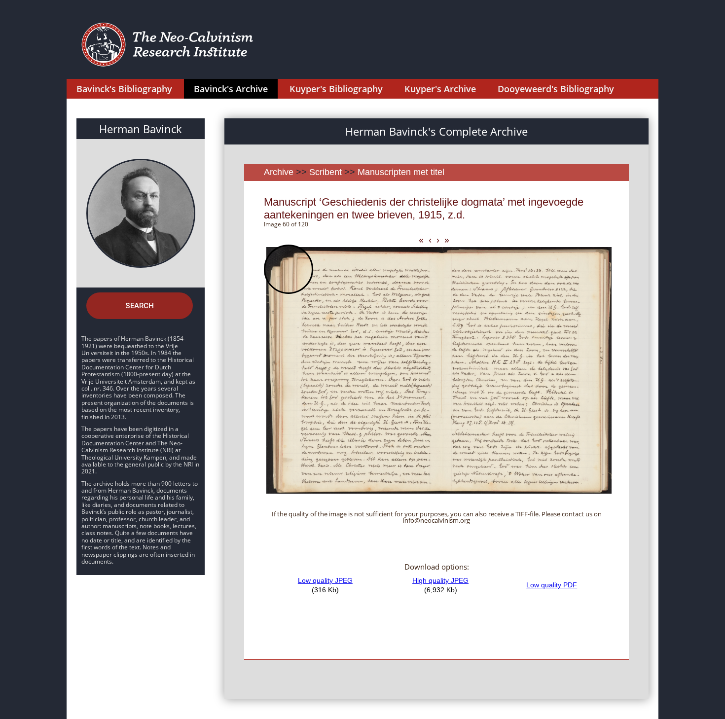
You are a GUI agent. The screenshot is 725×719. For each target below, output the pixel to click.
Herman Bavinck (140, 128)
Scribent (325, 172)
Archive (278, 172)
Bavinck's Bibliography (124, 89)
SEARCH (139, 305)
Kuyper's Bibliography (336, 89)
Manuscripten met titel (401, 172)
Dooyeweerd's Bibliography (556, 89)
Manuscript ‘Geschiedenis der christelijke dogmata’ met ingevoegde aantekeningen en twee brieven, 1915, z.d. (423, 208)
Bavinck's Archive (231, 89)
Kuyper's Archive (440, 89)
